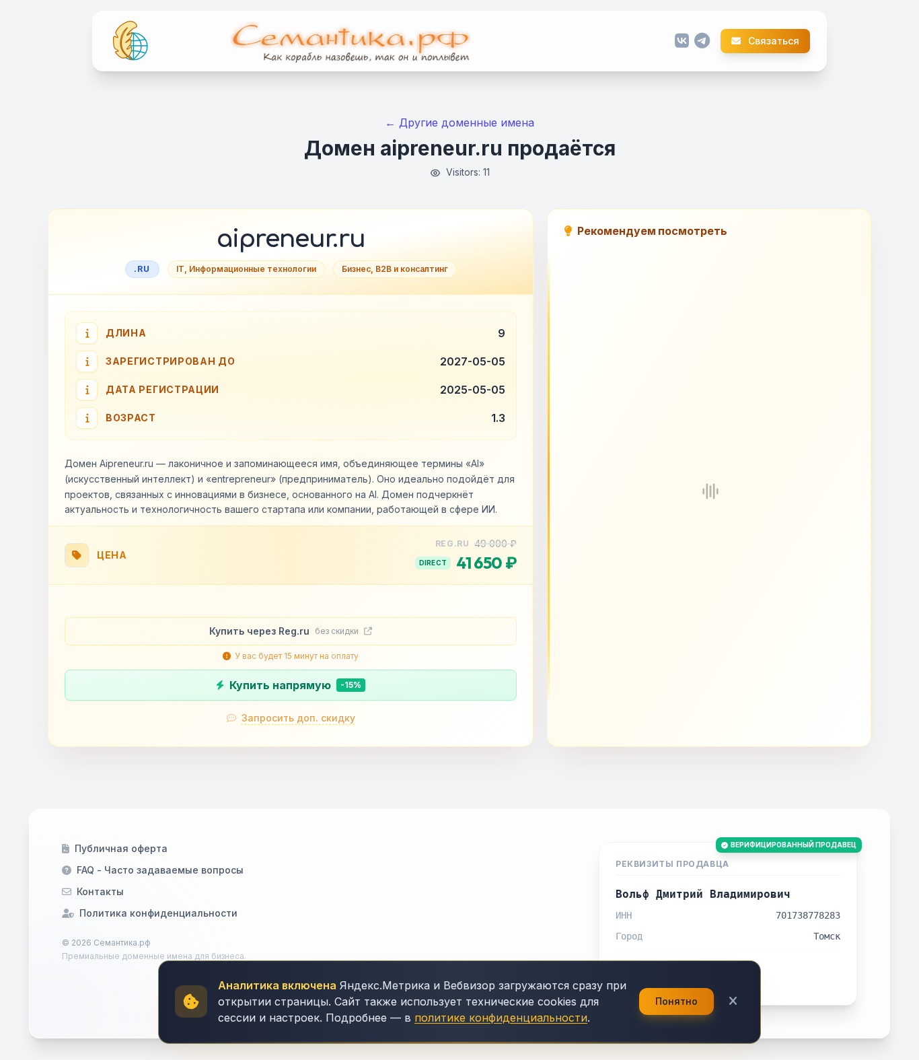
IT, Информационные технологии (246, 269)
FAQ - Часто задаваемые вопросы (160, 870)
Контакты (100, 891)
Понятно (676, 1001)
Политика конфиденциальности (158, 913)
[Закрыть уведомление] (733, 1001)
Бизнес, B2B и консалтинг (395, 269)
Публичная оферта (121, 848)
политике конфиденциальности (500, 1017)
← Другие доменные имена (459, 122)
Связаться (772, 41)
